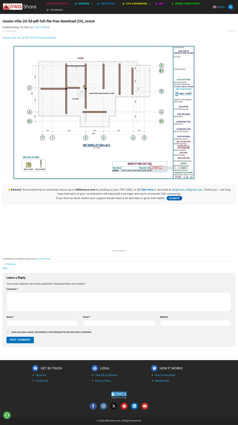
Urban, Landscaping (187, 3)
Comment (12, 289)
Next (6, 268)
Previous (9, 264)
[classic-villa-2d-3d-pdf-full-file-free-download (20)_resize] (99, 112)
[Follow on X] (113, 406)
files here (147, 189)
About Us (41, 375)
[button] (230, 7)
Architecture (58, 3)
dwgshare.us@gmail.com (187, 189)
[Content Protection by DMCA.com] (119, 395)
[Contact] (7, 415)
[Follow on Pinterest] (124, 406)
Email (86, 317)
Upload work (162, 380)
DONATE (174, 198)
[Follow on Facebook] (93, 406)
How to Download (165, 375)
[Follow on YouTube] (144, 406)
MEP (161, 3)
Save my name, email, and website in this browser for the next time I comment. (51, 332)
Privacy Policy (103, 380)
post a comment (42, 259)
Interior (84, 3)
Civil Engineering (136, 3)
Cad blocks (108, 3)
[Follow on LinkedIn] (134, 406)
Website (164, 317)
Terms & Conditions (106, 375)
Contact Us (42, 380)
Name (10, 317)
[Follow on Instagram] (103, 406)
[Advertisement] (119, 226)
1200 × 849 (40, 27)
